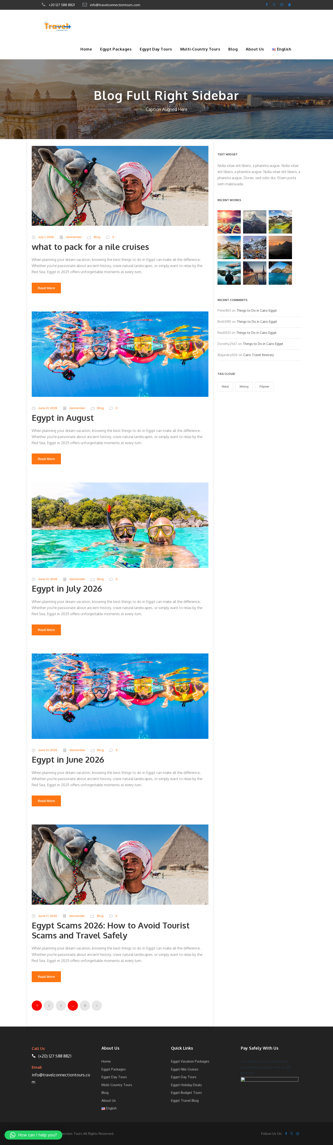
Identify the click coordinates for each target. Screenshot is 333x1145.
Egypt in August (63, 417)
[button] (33, 1135)
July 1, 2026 (46, 237)
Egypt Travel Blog (185, 1100)
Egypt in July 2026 (67, 588)
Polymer (264, 386)
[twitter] (274, 4)
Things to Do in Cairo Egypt (256, 310)
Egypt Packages (116, 49)
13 (85, 1005)
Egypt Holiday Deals (186, 1085)
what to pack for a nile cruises (91, 246)
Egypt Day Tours (156, 49)
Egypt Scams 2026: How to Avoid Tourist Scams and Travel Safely (111, 930)
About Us (255, 49)
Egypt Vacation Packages (190, 1061)
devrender (74, 237)
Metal (225, 386)
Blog (233, 49)
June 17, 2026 (47, 916)
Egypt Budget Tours (186, 1092)
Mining (244, 386)
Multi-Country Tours (200, 49)
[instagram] (281, 4)
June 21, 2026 (47, 408)
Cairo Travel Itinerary (258, 355)
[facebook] (267, 4)
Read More (46, 288)
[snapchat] (289, 4)
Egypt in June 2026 (68, 759)
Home (86, 49)
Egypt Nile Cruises (184, 1069)
